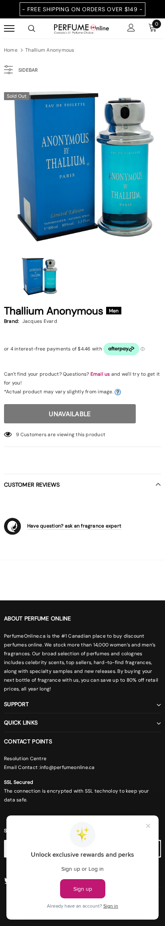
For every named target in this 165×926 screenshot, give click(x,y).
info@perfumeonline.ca (67, 767)
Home (11, 50)
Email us (100, 374)
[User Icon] (131, 28)
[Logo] (81, 28)
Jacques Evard (39, 321)
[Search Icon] (31, 28)
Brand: (11, 321)
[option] (82, 166)
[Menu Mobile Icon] (9, 28)
